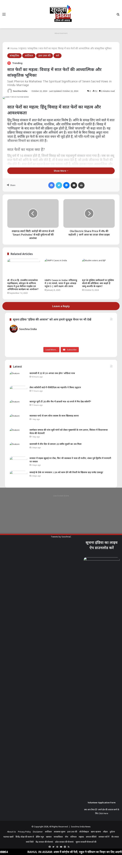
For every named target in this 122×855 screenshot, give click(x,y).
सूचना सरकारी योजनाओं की (86, 841)
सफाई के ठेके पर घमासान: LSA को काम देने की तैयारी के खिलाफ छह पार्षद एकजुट (66, 472)
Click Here (103, 813)
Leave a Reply (61, 306)
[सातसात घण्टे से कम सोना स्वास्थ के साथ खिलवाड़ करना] (18, 420)
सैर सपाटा (115, 836)
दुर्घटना (112, 831)
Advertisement (61, 33)
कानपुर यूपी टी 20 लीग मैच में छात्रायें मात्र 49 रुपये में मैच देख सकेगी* (60, 401)
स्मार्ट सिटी (30, 841)
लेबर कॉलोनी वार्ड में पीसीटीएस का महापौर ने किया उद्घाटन (55, 387)
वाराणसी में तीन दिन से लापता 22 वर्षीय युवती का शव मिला (55, 443)
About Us (11, 831)
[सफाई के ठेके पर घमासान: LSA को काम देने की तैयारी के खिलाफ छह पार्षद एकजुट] (18, 477)
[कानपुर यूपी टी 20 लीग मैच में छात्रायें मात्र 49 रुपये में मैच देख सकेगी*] (18, 406)
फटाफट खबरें (8, 836)
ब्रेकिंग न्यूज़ (40, 836)
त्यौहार (105, 831)
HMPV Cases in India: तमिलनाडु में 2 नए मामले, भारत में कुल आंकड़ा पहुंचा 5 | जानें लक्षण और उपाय (61, 283)
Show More (60, 170)
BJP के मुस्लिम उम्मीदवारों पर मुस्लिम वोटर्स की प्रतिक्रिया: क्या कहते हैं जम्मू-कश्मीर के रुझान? (98, 283)
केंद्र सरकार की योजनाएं (44, 841)
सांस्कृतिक (32, 48)
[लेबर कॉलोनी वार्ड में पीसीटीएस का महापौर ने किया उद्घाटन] (18, 392)
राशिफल (73, 836)
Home (13, 48)
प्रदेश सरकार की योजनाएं (64, 841)
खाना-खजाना (96, 831)
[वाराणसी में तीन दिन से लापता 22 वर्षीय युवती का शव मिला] (18, 448)
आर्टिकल (29, 55)
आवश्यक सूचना (59, 831)
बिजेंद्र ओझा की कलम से (25, 836)
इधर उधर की (44, 55)
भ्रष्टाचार (49, 836)
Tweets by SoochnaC (61, 536)
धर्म (57, 55)
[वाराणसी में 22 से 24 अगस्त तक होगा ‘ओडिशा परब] (18, 378)
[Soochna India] (61, 14)
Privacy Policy (24, 831)
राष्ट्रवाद (22, 48)
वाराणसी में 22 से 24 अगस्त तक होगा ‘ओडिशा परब (52, 373)
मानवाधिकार (58, 836)
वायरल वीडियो (91, 836)
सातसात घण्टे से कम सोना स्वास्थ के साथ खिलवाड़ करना (54, 415)
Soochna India (20, 91)
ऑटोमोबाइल (84, 831)
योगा (66, 836)
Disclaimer (38, 831)
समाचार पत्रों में (103, 836)
